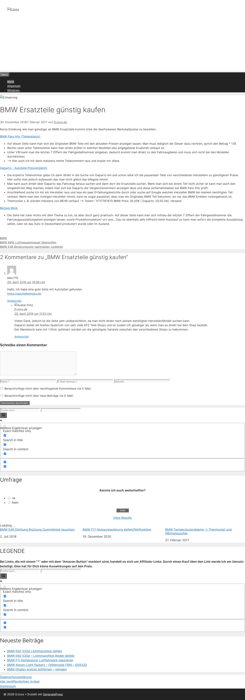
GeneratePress (53, 694)
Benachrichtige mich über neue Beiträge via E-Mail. (39, 395)
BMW (10, 81)
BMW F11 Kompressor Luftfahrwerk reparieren (40, 660)
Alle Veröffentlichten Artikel (19, 681)
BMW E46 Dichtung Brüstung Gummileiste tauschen (37, 529)
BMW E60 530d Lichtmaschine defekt (34, 651)
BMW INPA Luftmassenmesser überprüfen (28, 242)
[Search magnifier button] (3, 415)
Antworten (14, 301)
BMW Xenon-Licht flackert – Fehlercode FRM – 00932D (47, 665)
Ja (13, 498)
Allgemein (13, 86)
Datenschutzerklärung (16, 677)
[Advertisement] (122, 45)
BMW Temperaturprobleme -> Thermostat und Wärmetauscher (198, 531)
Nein (15, 502)
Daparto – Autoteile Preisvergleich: (23, 168)
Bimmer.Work (9, 208)
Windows (13, 90)
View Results (122, 518)
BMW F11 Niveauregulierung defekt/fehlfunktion (117, 529)
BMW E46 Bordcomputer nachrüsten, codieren (31, 246)
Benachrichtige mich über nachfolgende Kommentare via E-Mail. (47, 388)
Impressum (8, 686)
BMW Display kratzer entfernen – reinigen (37, 669)
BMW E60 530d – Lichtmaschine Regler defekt (40, 656)
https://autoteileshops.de (24, 293)
